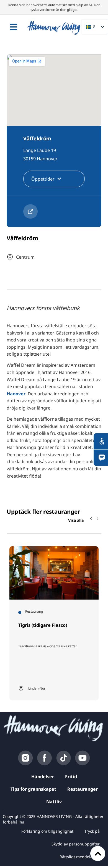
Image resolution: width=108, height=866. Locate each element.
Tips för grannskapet (33, 789)
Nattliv (54, 801)
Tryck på (92, 831)
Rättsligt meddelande (80, 856)
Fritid (71, 776)
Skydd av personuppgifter (76, 844)
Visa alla (76, 520)
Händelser (42, 776)
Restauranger (82, 789)
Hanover (16, 394)
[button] (97, 518)
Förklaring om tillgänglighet (47, 831)
